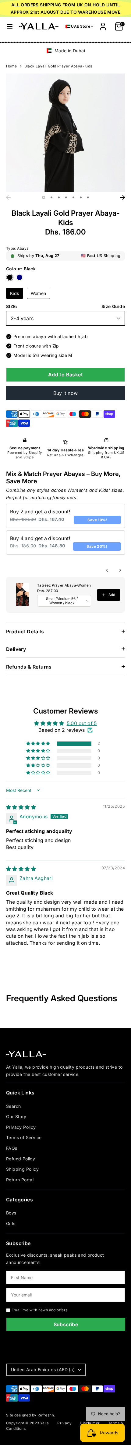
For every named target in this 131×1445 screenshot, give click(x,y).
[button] (38, 743)
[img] (21, 807)
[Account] (103, 24)
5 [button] (73, 197)
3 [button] (59, 197)
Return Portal (20, 1179)
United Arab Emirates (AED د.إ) (43, 1369)
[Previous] (8, 197)
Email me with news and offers (40, 1310)
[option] (65, 51)
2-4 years (22, 318)
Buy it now (65, 393)
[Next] (122, 197)
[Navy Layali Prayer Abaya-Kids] (20, 279)
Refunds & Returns (29, 667)
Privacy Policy (21, 1127)
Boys (11, 1212)
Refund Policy (20, 1158)
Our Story (16, 1116)
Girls (10, 1223)
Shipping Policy (22, 1169)
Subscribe (66, 1324)
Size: (11, 306)
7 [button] (88, 197)
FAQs (11, 1148)
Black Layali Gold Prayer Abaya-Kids (58, 66)
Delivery (16, 649)
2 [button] (51, 197)
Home (11, 66)
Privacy (64, 1423)
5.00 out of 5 (82, 723)
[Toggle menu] (10, 26)
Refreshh (45, 1415)
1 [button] (43, 197)
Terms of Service (23, 1137)
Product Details (25, 631)
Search (13, 1106)
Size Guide (113, 306)
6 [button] (81, 197)
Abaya (23, 248)
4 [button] (66, 197)
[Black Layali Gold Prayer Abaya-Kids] (11, 279)
